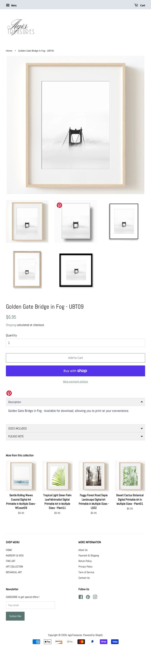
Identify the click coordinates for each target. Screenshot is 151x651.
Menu (14, 5)
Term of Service (86, 572)
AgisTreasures (75, 635)
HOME (9, 550)
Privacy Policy (85, 566)
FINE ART (10, 561)
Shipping (11, 325)
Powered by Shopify (93, 635)
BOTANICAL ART (14, 572)
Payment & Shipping (88, 555)
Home (9, 50)
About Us (82, 550)
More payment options (75, 381)
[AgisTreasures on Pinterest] (88, 597)
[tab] (75, 402)
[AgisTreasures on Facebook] (80, 597)
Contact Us (84, 578)
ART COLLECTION (14, 566)
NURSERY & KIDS (15, 555)
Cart (142, 5)
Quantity (11, 335)
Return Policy (85, 561)
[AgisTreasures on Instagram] (95, 597)
